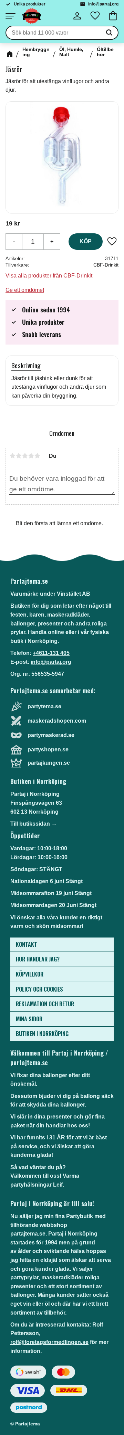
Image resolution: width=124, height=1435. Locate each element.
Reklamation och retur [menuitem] (45, 1004)
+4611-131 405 (51, 653)
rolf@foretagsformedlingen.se (49, 1342)
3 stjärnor (25, 456)
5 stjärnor (37, 456)
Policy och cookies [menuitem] (39, 989)
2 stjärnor (19, 456)
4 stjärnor (31, 456)
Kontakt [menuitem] (26, 944)
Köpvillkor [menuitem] (29, 974)
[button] (10, 16)
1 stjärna (12, 456)
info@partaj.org (103, 4)
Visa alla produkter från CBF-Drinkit (49, 276)
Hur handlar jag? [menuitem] (38, 959)
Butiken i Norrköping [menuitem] (42, 1034)
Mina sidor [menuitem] (29, 1019)
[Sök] (109, 32)
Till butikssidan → (33, 824)
